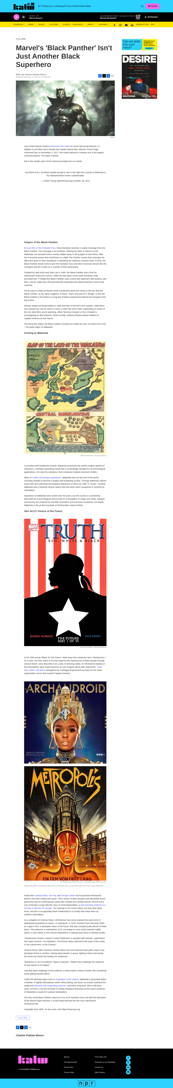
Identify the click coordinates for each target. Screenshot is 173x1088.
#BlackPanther (57, 175)
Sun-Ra (52, 895)
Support (103, 24)
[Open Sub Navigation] (25, 24)
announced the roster (60, 146)
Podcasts (78, 24)
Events (66, 24)
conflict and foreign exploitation (46, 477)
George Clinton (68, 895)
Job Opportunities (70, 1062)
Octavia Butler (41, 895)
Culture (54, 24)
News (31, 24)
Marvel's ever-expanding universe (50, 985)
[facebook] (114, 24)
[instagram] (120, 24)
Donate (153, 6)
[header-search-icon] (142, 6)
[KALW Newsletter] (139, 44)
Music (42, 24)
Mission (67, 1057)
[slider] (27, 17)
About (91, 24)
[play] (16, 17)
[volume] (24, 17)
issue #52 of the (41, 248)
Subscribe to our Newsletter (105, 1062)
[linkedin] (132, 24)
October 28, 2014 (81, 181)
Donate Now (68, 1067)
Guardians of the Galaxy (67, 979)
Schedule (18, 24)
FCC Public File (100, 1057)
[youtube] (126, 24)
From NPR (21, 39)
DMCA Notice (100, 1072)
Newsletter (142, 24)
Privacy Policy (69, 1072)
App (153, 24)
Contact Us (99, 1067)
